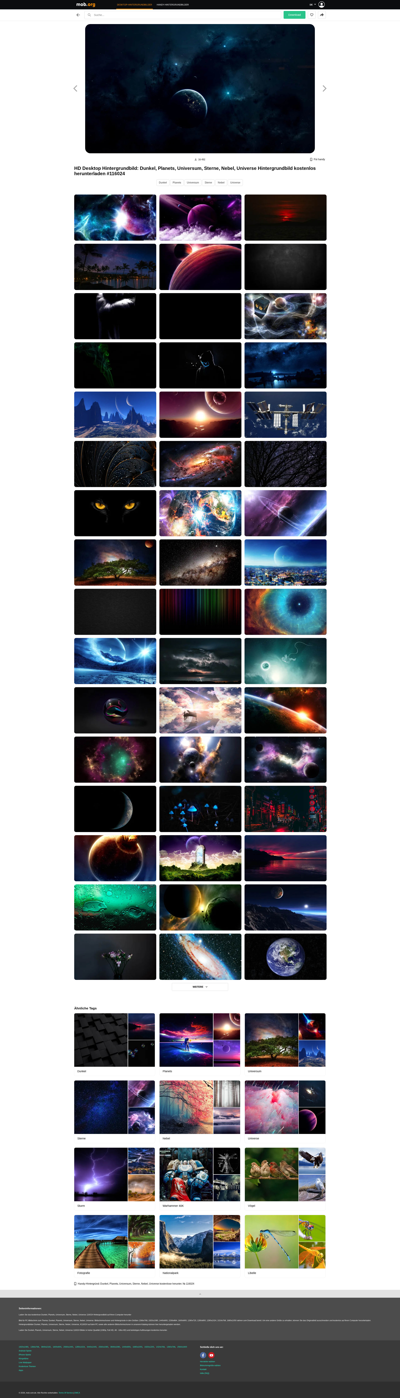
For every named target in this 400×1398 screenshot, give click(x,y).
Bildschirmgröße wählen (210, 1365)
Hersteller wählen (207, 1361)
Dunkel (163, 182)
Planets (177, 182)
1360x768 (171, 1347)
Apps (21, 1370)
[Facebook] (204, 1358)
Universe (235, 182)
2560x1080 (103, 1347)
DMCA (77, 1393)
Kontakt (203, 1369)
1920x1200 (149, 1347)
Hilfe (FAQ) (204, 1373)
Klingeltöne (23, 1359)
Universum (193, 182)
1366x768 (34, 1347)
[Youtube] (212, 1358)
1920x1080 (23, 1347)
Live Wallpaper (25, 1362)
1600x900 (57, 1347)
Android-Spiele (25, 1351)
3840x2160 (46, 1347)
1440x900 (126, 1347)
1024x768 (160, 1347)
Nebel (221, 182)
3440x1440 (92, 1347)
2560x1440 (68, 1347)
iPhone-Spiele (25, 1355)
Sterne (208, 182)
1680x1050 (137, 1347)
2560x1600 (182, 1347)
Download (294, 14)
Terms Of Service (66, 1393)
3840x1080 (115, 1347)
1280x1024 (80, 1347)
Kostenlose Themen (27, 1366)
